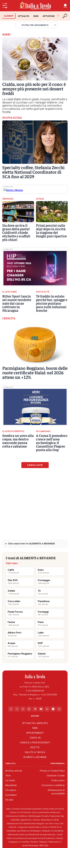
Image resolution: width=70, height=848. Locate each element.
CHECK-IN (35, 737)
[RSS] (59, 709)
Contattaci (11, 795)
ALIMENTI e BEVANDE (35, 757)
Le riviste (10, 780)
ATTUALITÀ (23, 16)
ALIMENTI (9, 16)
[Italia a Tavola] (35, 6)
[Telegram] (35, 709)
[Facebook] (10, 709)
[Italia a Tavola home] (35, 676)
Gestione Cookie (56, 775)
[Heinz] (35, 407)
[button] (65, 5)
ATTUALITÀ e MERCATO (35, 723)
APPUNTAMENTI (51, 16)
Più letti (9, 799)
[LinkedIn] (23, 709)
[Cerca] (65, 16)
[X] (16, 709)
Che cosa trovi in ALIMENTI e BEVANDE (31, 543)
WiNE (35, 16)
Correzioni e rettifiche (53, 785)
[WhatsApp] (47, 709)
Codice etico (58, 780)
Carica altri (35, 465)
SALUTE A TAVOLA (35, 752)
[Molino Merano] (35, 190)
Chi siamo (10, 790)
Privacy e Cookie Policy (52, 770)
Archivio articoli (13, 770)
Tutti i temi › (12, 563)
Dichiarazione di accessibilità (56, 792)
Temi (8, 775)
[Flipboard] (53, 709)
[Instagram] (29, 709)
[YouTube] (41, 709)
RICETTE (35, 747)
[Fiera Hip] (35, 268)
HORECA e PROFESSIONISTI (35, 742)
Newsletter (11, 785)
